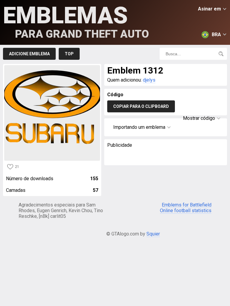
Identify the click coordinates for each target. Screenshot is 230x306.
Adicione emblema (29, 53)
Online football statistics (185, 210)
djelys (149, 80)
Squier (153, 234)
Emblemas (76, 21)
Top (69, 53)
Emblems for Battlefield (186, 205)
